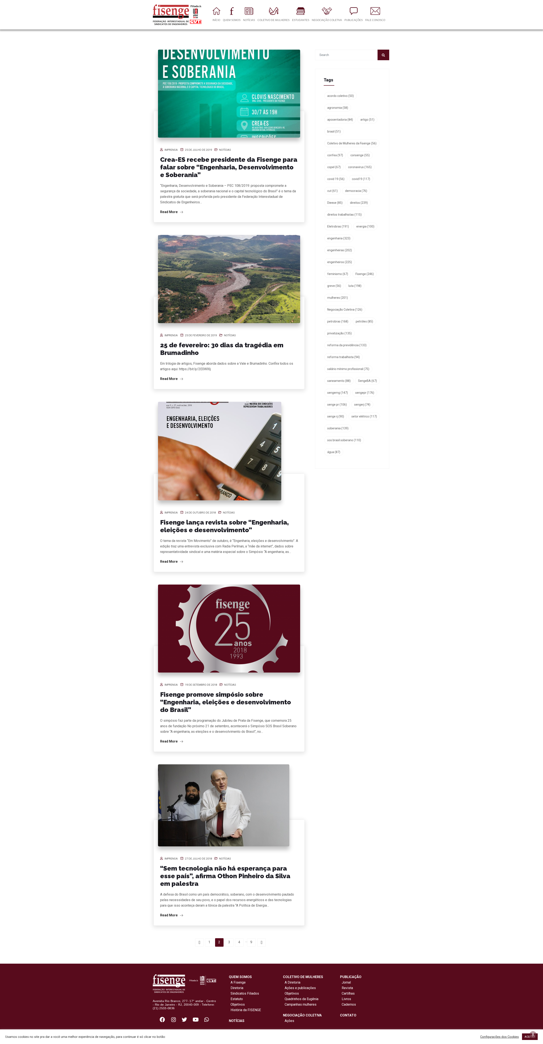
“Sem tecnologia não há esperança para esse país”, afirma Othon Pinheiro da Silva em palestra (225, 876)
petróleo (364, 321)
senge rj (335, 416)
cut (332, 191)
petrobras (337, 321)
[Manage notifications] (533, 1034)
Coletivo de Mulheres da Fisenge (351, 143)
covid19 (361, 179)
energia (365, 226)
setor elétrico (364, 416)
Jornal (346, 982)
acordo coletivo (340, 96)
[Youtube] (195, 1019)
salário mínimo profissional (348, 369)
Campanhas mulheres (299, 1004)
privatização (339, 333)
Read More (169, 212)
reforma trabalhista (343, 357)
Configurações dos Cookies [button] (499, 1037)
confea (335, 155)
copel (334, 167)
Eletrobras (338, 226)
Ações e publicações (299, 988)
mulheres (337, 297)
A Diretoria (291, 982)
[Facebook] (162, 1019)
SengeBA (367, 380)
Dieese (335, 202)
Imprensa (171, 149)
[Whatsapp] (206, 1019)
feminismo (337, 274)
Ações (288, 1021)
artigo (367, 119)
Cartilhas (348, 993)
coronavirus (360, 167)
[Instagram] (173, 1019)
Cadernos (349, 1004)
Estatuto (236, 999)
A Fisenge (237, 982)
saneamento (339, 380)
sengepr (364, 392)
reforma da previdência (347, 345)
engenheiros (339, 262)
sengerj (362, 404)
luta (354, 286)
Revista (347, 988)
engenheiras (339, 250)
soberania (337, 428)
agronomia (337, 107)
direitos (359, 202)
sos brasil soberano (344, 440)
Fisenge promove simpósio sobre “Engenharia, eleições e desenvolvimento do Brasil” (225, 702)
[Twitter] (184, 1019)
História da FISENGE (245, 1010)
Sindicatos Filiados (244, 993)
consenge (360, 155)
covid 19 (335, 179)
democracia (356, 191)
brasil (334, 131)
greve (334, 286)
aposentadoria (340, 119)
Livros (346, 999)
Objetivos (237, 1004)
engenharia (338, 238)
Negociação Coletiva (344, 309)
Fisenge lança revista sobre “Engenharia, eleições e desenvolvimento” (224, 526)
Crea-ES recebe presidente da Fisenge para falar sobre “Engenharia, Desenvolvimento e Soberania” (228, 167)
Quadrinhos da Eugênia (300, 999)
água (333, 452)
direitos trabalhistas (344, 214)
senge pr (337, 404)
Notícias (225, 149)
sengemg (337, 392)
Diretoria (236, 988)
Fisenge (364, 274)
